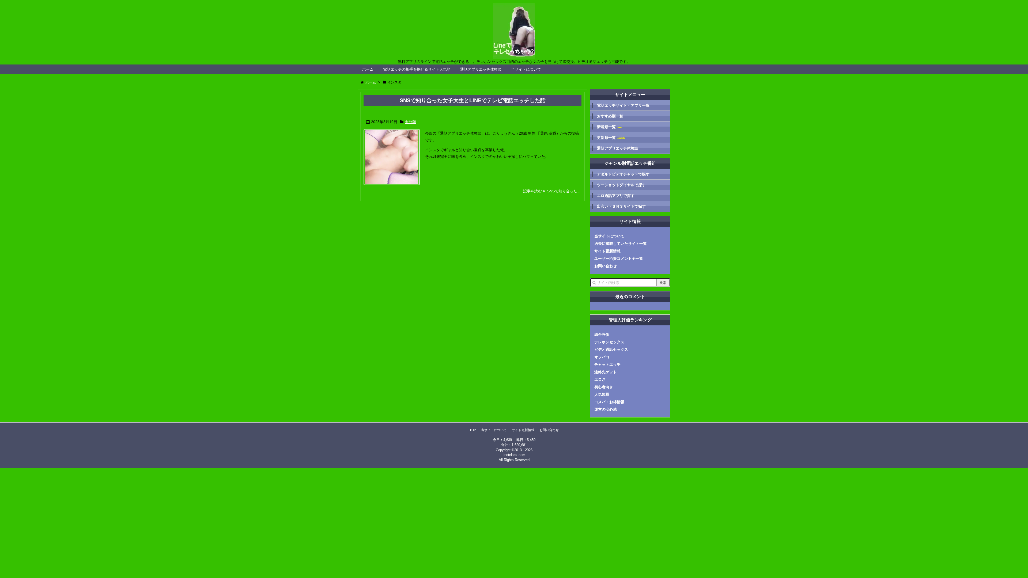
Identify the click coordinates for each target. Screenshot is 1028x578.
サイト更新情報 (607, 251)
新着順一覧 (609, 127)
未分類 (410, 122)
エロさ (600, 379)
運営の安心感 (605, 409)
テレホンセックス (609, 342)
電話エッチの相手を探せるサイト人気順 (417, 69)
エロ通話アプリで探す (615, 195)
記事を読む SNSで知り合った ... (552, 191)
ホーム (367, 69)
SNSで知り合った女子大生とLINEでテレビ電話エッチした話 (473, 100)
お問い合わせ (605, 266)
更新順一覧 (611, 138)
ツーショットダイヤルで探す (621, 185)
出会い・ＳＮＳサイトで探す (621, 206)
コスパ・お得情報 (609, 402)
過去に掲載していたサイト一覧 (620, 243)
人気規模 (601, 394)
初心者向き (603, 387)
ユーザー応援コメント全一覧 (618, 258)
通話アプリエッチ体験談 (480, 69)
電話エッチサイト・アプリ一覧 (623, 105)
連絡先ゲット (605, 372)
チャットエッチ (607, 364)
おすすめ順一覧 (610, 116)
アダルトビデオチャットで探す (623, 174)
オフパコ (601, 357)
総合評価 (601, 334)
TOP (473, 430)
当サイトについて (526, 69)
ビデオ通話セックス (611, 349)
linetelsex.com (514, 455)
